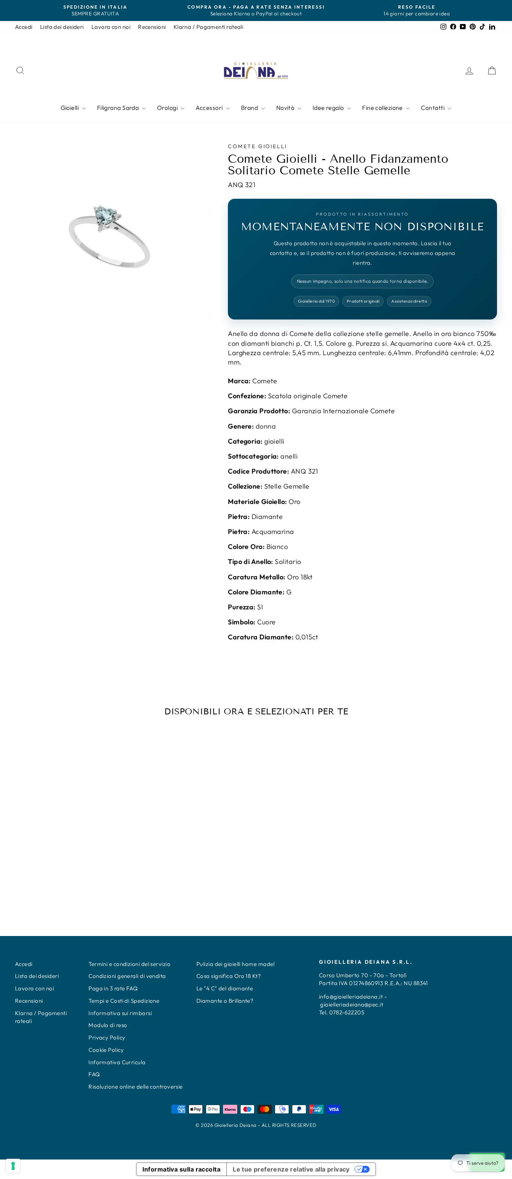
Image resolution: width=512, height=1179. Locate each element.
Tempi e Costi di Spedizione (123, 1000)
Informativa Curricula (116, 1062)
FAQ (94, 1074)
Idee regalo (329, 107)
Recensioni (152, 26)
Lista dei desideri (62, 26)
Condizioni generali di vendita (127, 976)
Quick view (72, 840)
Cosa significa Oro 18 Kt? (228, 976)
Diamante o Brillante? (224, 1000)
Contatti (433, 107)
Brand (250, 107)
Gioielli (70, 107)
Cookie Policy (106, 1049)
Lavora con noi (110, 26)
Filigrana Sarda (118, 107)
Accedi (24, 26)
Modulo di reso (107, 1025)
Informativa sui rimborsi (120, 1013)
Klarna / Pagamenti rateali (209, 26)
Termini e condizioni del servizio (129, 964)
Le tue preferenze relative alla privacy (291, 1169)
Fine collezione (383, 107)
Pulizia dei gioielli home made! (235, 964)
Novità (286, 107)
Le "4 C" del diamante (224, 988)
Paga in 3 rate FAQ (113, 988)
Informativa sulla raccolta (181, 1169)
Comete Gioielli (257, 146)
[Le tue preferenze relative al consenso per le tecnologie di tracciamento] (13, 1166)
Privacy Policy (106, 1037)
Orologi (168, 107)
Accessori (210, 107)
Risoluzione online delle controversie (135, 1086)
